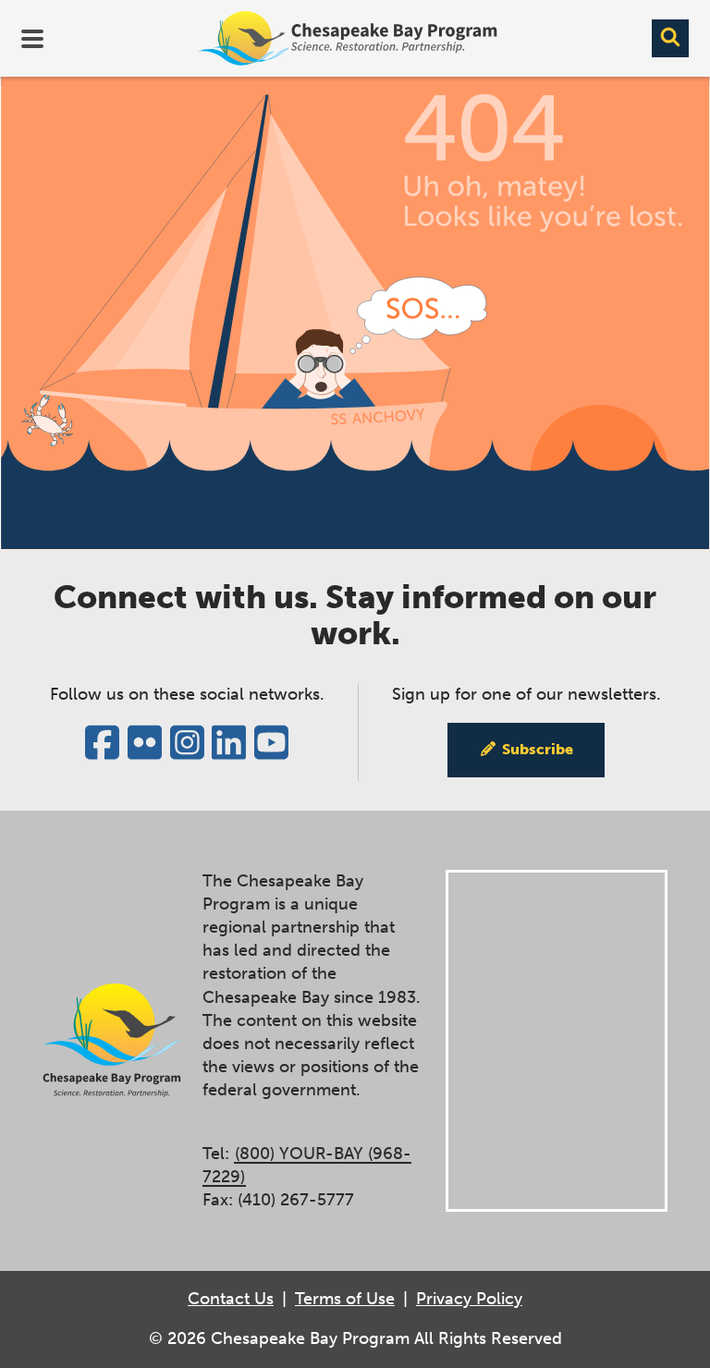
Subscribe (537, 749)
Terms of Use (345, 1299)
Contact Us (231, 1299)
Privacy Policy (469, 1299)
